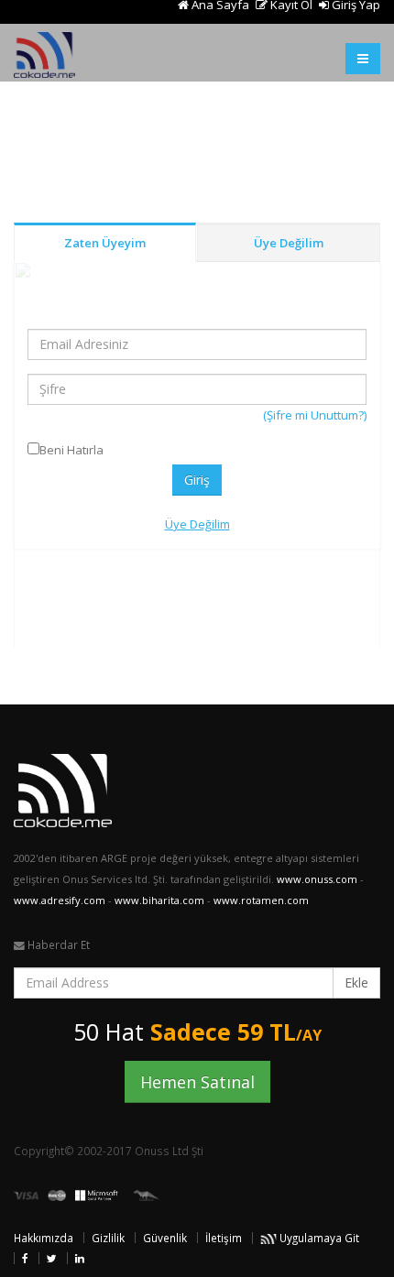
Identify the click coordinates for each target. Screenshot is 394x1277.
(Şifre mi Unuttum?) (315, 415)
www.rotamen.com (261, 900)
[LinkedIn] (79, 1257)
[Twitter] (52, 1257)
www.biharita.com (159, 900)
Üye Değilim (288, 243)
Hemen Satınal (197, 1082)
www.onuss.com (317, 879)
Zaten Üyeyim (105, 243)
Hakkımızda (43, 1237)
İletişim (223, 1237)
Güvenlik (165, 1237)
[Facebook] (25, 1257)
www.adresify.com (59, 900)
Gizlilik (108, 1237)
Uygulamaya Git (318, 1237)
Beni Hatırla (71, 450)
